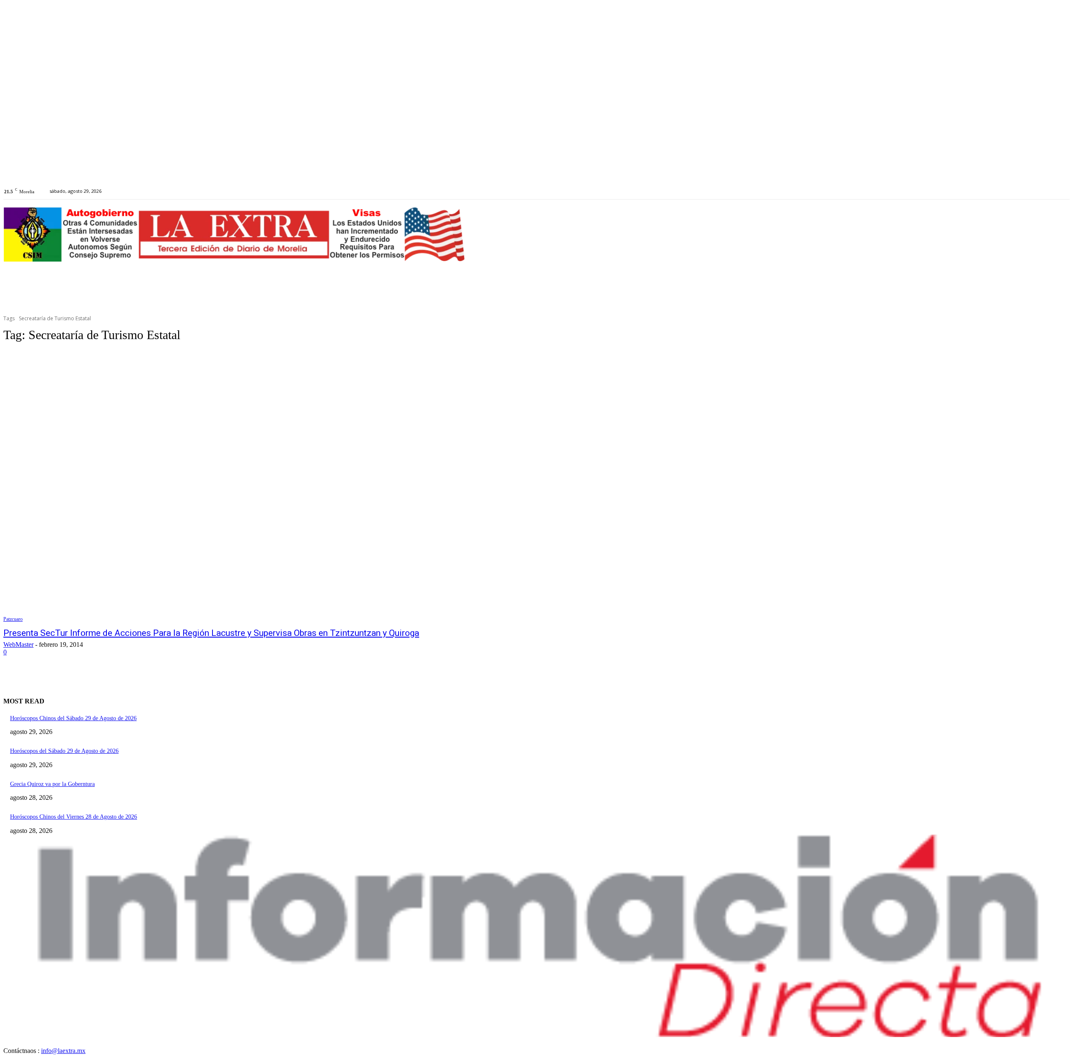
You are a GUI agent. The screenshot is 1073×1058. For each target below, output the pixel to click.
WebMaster (18, 644)
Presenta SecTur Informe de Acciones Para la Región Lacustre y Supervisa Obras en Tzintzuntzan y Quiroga (211, 633)
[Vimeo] (162, 191)
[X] (153, 191)
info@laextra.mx (63, 1050)
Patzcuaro (13, 619)
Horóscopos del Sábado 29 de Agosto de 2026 (64, 751)
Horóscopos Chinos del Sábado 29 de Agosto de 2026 (73, 718)
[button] (1060, 194)
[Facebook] (134, 191)
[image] (536, 936)
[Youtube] (172, 191)
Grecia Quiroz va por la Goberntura (52, 784)
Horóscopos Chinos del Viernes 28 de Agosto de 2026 (73, 817)
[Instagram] (143, 191)
